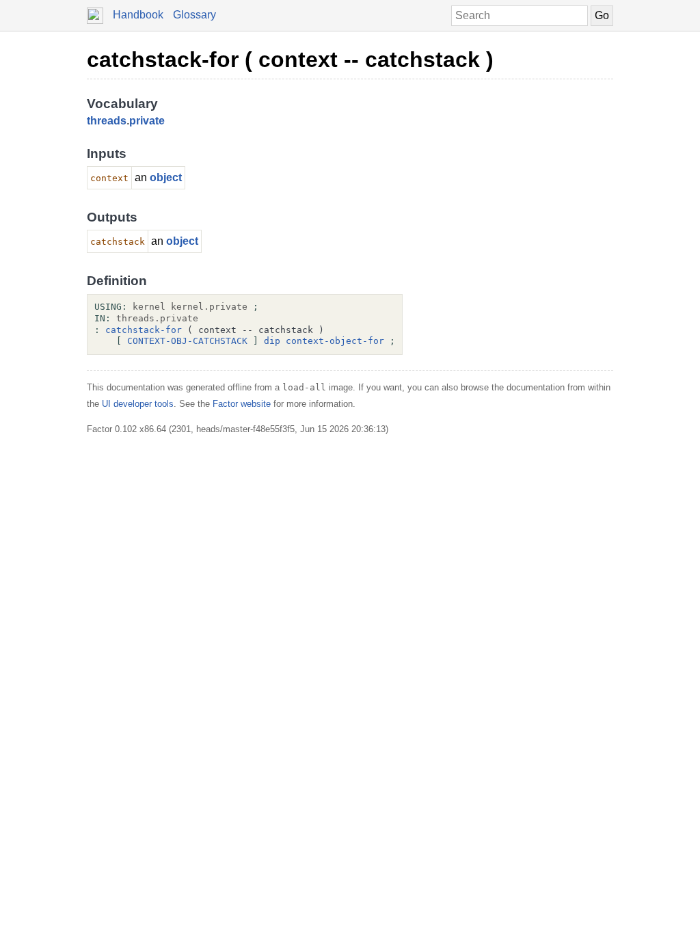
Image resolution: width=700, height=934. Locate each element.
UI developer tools (138, 404)
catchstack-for (143, 330)
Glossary (194, 15)
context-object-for (335, 341)
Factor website (242, 404)
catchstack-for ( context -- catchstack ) (290, 59)
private (147, 120)
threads (106, 120)
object (166, 177)
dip (272, 341)
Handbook (138, 15)
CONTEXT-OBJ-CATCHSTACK (187, 341)
